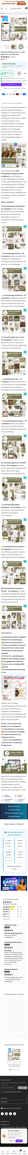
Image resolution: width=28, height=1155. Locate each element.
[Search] (6, 12)
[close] (26, 1146)
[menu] (2, 12)
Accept (19, 1141)
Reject (11, 1141)
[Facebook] (2, 1117)
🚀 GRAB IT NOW (14, 7)
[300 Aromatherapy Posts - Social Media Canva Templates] (14, 1058)
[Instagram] (6, 1117)
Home (3, 17)
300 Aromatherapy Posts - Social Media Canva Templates (14, 1069)
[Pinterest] (10, 1117)
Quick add (14, 1066)
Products (9, 17)
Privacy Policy (11, 1137)
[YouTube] (14, 1117)
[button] (22, 44)
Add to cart (11, 88)
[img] (14, 934)
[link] (24, 88)
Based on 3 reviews (10, 907)
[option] (14, 4)
